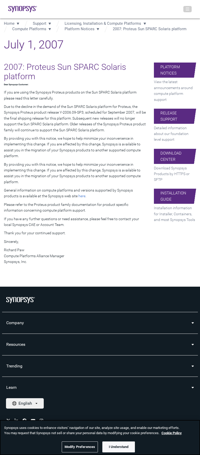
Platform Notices (80, 29)
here (81, 196)
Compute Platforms (29, 29)
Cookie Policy (171, 433)
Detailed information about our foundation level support (171, 134)
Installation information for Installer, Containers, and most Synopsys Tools (174, 214)
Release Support (168, 116)
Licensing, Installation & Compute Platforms (103, 23)
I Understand (119, 447)
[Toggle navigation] (187, 9)
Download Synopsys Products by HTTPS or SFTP (172, 174)
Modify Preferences (80, 447)
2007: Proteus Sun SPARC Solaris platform (149, 29)
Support (39, 23)
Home (9, 23)
